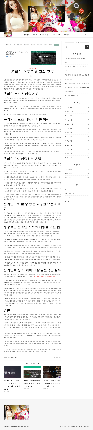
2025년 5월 (68, 107)
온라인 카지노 (44, 35)
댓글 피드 (68, 197)
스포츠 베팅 (68, 169)
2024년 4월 (68, 116)
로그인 (67, 189)
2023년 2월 (68, 149)
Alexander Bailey (13, 357)
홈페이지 (26, 35)
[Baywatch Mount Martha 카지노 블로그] (46, 14)
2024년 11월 (69, 111)
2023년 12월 (69, 124)
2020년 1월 (68, 158)
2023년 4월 (68, 141)
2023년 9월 (68, 128)
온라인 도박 (56, 35)
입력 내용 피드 (69, 193)
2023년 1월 (68, 153)
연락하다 (66, 35)
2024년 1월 (68, 120)
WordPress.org (69, 202)
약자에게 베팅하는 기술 (72, 96)
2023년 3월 (68, 145)
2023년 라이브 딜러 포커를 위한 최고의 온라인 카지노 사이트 (51, 383)
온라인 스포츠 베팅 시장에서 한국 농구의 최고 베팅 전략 (32, 383)
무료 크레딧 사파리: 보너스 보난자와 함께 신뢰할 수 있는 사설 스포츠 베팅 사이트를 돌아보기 (77, 87)
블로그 (35, 35)
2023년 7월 (68, 132)
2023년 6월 (68, 137)
